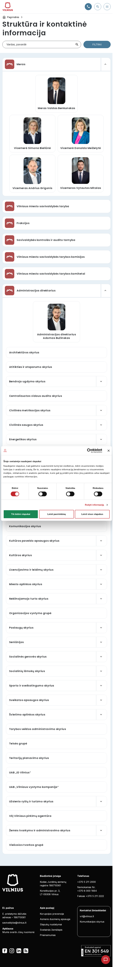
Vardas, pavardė (16, 44)
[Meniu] (107, 6)
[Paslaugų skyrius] (101, 627)
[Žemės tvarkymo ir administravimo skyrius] (101, 830)
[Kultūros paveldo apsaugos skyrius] (101, 540)
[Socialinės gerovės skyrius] (101, 656)
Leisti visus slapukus (92, 514)
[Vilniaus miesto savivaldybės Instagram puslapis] (11, 950)
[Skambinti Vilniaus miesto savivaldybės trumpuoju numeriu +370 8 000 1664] (88, 6)
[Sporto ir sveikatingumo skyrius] (101, 685)
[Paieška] (97, 6)
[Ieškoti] (77, 44)
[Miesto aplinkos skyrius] (101, 584)
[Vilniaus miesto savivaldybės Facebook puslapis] (4, 950)
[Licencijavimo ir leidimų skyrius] (101, 569)
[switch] (42, 494)
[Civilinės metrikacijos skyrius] (101, 410)
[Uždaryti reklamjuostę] (109, 451)
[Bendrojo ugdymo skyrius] (101, 381)
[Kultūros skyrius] (101, 555)
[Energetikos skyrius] (101, 439)
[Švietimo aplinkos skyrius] (101, 714)
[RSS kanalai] (26, 950)
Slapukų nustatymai (51, 924)
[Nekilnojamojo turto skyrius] (101, 598)
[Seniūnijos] (101, 642)
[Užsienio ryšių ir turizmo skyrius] (101, 801)
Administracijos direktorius (36, 290)
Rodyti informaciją (94, 505)
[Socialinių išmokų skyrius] (101, 671)
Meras (21, 64)
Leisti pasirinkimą (56, 514)
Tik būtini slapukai (20, 514)
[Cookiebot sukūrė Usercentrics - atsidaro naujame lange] (89, 450)
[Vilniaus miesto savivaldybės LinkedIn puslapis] (18, 950)
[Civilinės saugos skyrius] (101, 424)
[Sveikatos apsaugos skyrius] (101, 700)
